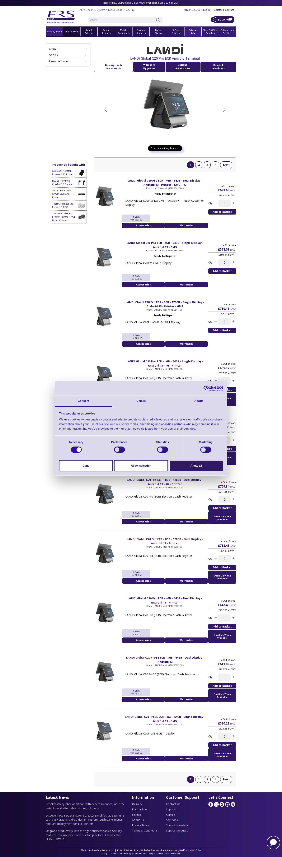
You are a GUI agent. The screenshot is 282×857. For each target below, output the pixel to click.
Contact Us (173, 804)
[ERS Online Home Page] (61, 15)
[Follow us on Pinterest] (233, 804)
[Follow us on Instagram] (221, 804)
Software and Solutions (227, 32)
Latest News (57, 797)
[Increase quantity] (233, 203)
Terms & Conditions (144, 830)
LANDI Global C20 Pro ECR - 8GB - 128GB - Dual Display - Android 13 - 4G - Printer (165, 482)
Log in (206, 10)
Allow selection (141, 465)
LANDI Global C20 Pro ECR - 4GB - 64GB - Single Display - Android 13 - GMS (164, 245)
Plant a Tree (140, 809)
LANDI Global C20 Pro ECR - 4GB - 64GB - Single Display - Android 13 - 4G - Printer (164, 363)
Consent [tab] (83, 400)
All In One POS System (92, 10)
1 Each (136, 218)
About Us (138, 820)
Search (158, 20)
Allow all (196, 465)
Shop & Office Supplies (210, 32)
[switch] (119, 450)
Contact (229, 10)
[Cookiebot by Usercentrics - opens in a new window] (206, 388)
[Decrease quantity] (215, 203)
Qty (210, 203)
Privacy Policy (140, 825)
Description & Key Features (113, 66)
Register (217, 10)
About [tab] (198, 400)
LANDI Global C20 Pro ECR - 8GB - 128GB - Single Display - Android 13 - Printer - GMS (165, 304)
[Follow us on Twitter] (216, 804)
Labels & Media (72, 31)
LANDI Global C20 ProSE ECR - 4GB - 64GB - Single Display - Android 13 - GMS (165, 719)
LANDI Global (115, 10)
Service (170, 815)
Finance (137, 815)
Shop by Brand (54, 31)
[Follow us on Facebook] (210, 804)
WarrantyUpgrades (149, 66)
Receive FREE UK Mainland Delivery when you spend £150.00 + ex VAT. (141, 2)
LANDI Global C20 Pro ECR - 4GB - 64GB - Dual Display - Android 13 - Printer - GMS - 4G (165, 182)
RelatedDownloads (218, 66)
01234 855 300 (192, 10)
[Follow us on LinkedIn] (227, 804)
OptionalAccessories (182, 66)
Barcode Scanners (141, 32)
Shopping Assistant (178, 825)
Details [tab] (141, 400)
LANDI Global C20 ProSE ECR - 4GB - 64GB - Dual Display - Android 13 (165, 659)
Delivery (137, 804)
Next (226, 164)
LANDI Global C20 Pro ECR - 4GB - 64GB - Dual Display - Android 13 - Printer (165, 600)
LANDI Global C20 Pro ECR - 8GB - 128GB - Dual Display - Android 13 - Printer (165, 541)
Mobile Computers (123, 32)
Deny (85, 465)
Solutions (172, 820)
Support (171, 809)
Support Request (177, 830)
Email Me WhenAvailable (222, 518)
